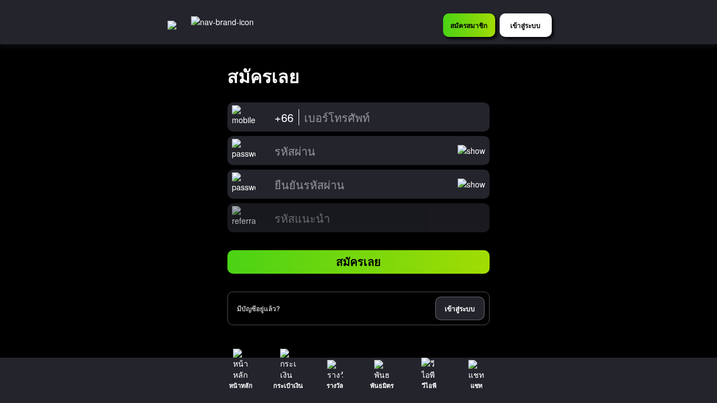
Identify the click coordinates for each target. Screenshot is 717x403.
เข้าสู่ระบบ (460, 308)
